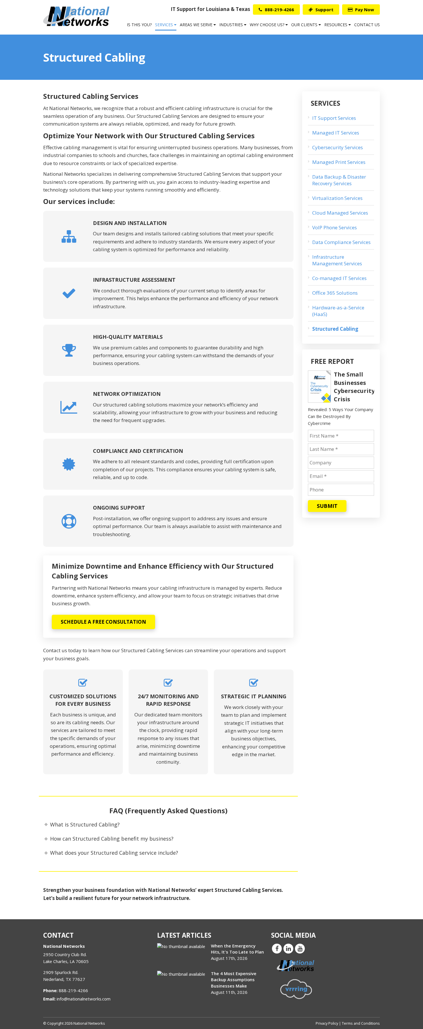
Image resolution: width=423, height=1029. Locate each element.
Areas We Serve (197, 24)
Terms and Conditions (361, 1023)
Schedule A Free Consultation (103, 621)
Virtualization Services (337, 198)
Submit (327, 505)
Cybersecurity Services (337, 147)
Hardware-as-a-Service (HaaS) (338, 310)
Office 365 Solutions (335, 293)
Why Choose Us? (267, 24)
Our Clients (305, 24)
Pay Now (364, 9)
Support (324, 9)
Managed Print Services (338, 162)
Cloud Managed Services (340, 212)
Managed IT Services (335, 132)
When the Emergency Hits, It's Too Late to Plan (237, 949)
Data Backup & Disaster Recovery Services (339, 180)
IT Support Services (334, 118)
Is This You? (139, 24)
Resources (336, 24)
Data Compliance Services (341, 242)
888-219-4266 (279, 9)
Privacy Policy (327, 1023)
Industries (231, 24)
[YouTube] (300, 948)
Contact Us (367, 24)
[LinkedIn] (288, 948)
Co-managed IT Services (339, 278)
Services (164, 24)
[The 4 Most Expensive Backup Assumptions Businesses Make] (181, 974)
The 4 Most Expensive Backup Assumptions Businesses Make (233, 979)
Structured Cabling (335, 329)
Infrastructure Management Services (337, 260)
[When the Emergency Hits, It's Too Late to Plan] (181, 946)
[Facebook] (277, 948)
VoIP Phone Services (334, 227)
